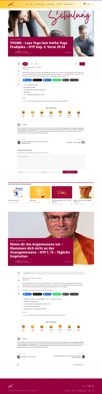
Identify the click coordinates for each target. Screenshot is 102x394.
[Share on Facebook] (18, 67)
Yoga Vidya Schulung (63, 101)
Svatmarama (56, 72)
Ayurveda (40, 290)
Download (39, 67)
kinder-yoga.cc (67, 128)
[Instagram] (91, 386)
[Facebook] (88, 386)
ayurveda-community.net (78, 128)
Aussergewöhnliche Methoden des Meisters (35, 90)
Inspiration (30, 315)
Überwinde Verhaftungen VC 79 (32, 306)
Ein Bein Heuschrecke (13, 200)
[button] (86, 4)
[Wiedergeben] (25, 64)
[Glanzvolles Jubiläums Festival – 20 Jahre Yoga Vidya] (62, 192)
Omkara (18, 51)
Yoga (28, 290)
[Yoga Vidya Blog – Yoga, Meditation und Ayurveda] (10, 386)
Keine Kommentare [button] (78, 364)
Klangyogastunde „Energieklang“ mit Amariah (35, 309)
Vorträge (18, 39)
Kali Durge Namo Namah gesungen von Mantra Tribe (37, 304)
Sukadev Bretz (50, 101)
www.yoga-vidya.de (48, 290)
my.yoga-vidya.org (23, 129)
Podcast (12, 39)
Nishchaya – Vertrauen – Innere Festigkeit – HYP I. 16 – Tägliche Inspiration (42, 299)
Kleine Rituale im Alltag (29, 87)
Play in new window (31, 67)
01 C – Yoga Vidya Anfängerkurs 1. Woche (34, 94)
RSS (28, 69)
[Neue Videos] (40, 192)
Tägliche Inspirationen (54, 315)
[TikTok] (93, 386)
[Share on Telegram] (18, 77)
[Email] (18, 81)
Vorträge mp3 (62, 315)
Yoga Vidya (56, 101)
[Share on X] (18, 71)
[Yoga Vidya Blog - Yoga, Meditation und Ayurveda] (11, 4)
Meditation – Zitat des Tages (31, 301)
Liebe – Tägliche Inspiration (31, 85)
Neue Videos (27, 92)
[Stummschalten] (82, 64)
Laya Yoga (31, 72)
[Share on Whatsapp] (18, 74)
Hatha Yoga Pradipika (68, 72)
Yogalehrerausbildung (62, 76)
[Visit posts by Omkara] (12, 52)
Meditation (32, 290)
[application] (53, 63)
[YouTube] (90, 386)
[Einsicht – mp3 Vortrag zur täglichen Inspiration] (84, 192)
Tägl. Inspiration (20, 240)
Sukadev (24, 74)
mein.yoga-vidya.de (34, 129)
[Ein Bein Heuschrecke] (18, 192)
